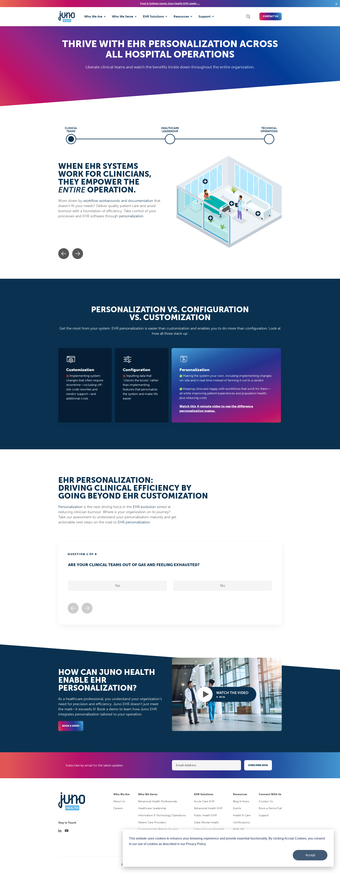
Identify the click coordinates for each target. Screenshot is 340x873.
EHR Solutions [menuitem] (203, 794)
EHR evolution (144, 507)
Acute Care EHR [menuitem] (204, 801)
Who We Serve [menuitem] (147, 794)
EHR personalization (134, 522)
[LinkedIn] (59, 830)
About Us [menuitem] (119, 801)
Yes (117, 585)
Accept (310, 855)
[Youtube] (67, 831)
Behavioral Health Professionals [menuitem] (157, 801)
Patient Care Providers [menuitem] (152, 822)
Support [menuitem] (264, 815)
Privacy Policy (196, 844)
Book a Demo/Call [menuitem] (270, 808)
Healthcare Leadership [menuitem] (152, 808)
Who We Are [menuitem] (121, 794)
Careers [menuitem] (118, 808)
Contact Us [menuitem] (266, 801)
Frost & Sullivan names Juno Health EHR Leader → (170, 3)
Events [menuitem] (237, 808)
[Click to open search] (248, 17)
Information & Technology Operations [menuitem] (162, 815)
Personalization (70, 507)
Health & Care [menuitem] (241, 815)
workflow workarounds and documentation (118, 201)
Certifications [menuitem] (241, 822)
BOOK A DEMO (70, 725)
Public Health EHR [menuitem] (205, 815)
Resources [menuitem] (240, 794)
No (222, 585)
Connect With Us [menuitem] (270, 794)
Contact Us (270, 16)
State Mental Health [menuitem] (206, 822)
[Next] (77, 253)
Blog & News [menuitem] (241, 801)
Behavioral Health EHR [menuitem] (208, 808)
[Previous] (63, 253)
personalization (131, 216)
